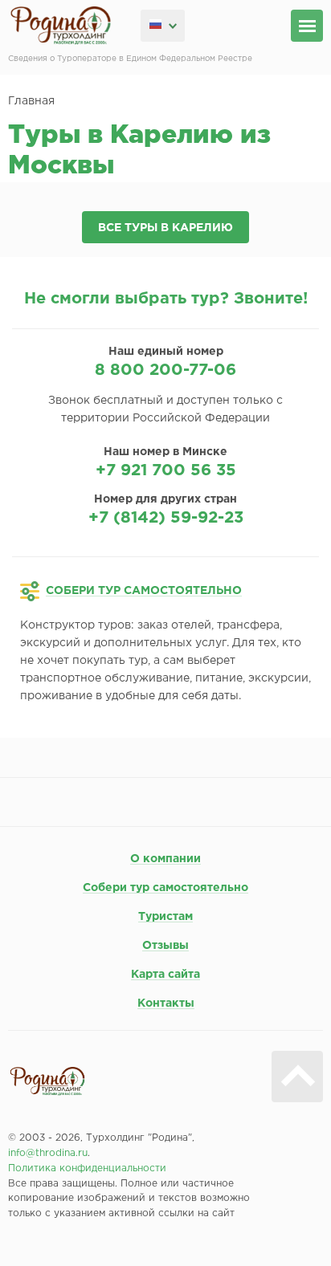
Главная (31, 101)
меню (307, 26)
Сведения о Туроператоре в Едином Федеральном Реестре (130, 59)
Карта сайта (165, 974)
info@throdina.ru (48, 1153)
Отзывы (165, 946)
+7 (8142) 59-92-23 (165, 518)
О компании (165, 859)
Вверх (297, 1076)
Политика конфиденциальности (87, 1168)
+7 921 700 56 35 (166, 470)
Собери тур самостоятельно (165, 888)
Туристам (165, 917)
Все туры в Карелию (165, 228)
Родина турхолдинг (60, 25)
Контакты (165, 1003)
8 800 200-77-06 (165, 370)
